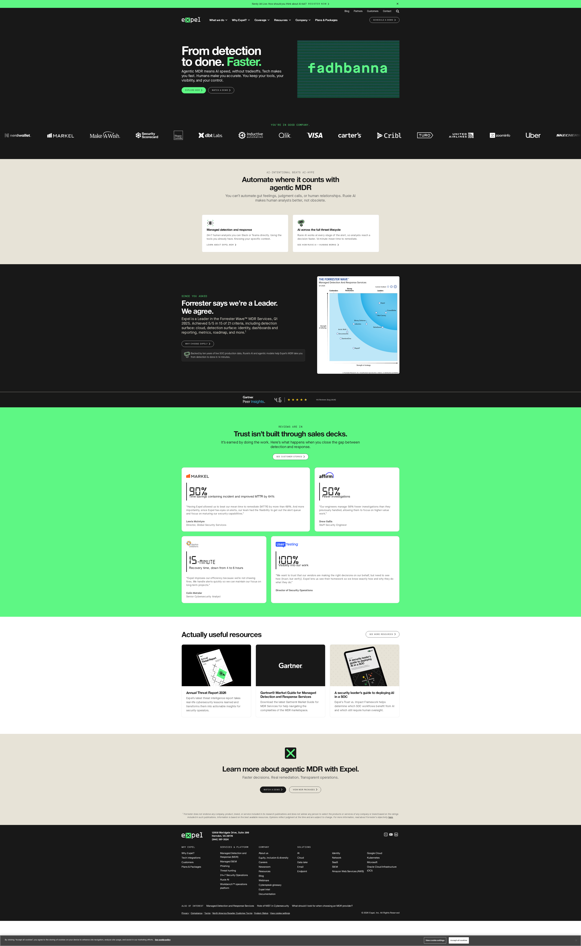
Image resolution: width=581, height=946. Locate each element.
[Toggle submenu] (226, 20)
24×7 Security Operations (234, 875)
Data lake (302, 862)
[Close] (576, 940)
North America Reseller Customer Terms (232, 913)
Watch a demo (220, 90)
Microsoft (372, 862)
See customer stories (289, 456)
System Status (261, 913)
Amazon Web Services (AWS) (348, 871)
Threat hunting (228, 870)
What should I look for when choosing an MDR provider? (322, 905)
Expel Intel (264, 889)
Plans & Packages (191, 866)
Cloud (300, 857)
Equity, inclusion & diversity (273, 857)
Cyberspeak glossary (270, 884)
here (390, 817)
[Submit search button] (397, 11)
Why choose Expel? (196, 344)
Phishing (225, 865)
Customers (372, 11)
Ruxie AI (224, 879)
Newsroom (265, 866)
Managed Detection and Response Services (230, 905)
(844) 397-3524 (220, 839)
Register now (317, 3)
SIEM (335, 866)
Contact (387, 11)
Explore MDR (192, 90)
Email (300, 866)
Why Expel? (188, 853)
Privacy (185, 913)
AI (298, 853)
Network (336, 857)
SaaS (335, 862)
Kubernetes (373, 857)
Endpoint (302, 871)
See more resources (381, 634)
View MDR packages (304, 789)
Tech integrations (191, 857)
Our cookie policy (163, 939)
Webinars (264, 880)
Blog (347, 11)
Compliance (197, 913)
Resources (264, 871)
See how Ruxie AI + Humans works (316, 245)
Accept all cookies (458, 940)
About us (263, 853)
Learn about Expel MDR (220, 245)
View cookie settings (280, 913)
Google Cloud (374, 853)
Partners (358, 11)
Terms (207, 913)
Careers (263, 862)
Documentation (267, 893)
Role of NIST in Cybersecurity (273, 905)
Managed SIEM (228, 861)
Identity (336, 853)
